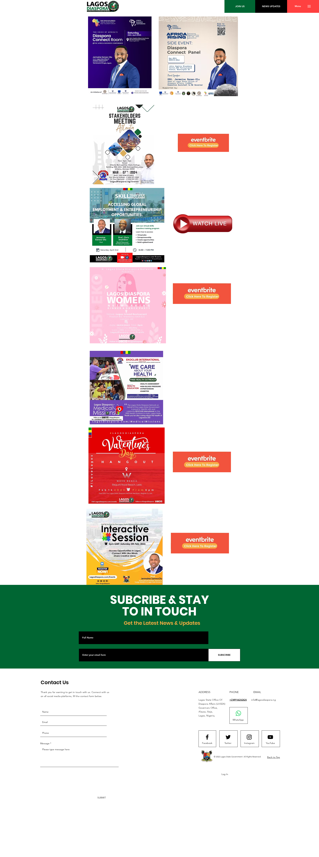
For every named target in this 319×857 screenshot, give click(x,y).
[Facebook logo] (207, 737)
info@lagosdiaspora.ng (263, 699)
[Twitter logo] (228, 737)
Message (45, 743)
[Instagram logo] (249, 737)
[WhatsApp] (238, 713)
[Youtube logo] (270, 737)
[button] (298, 6)
